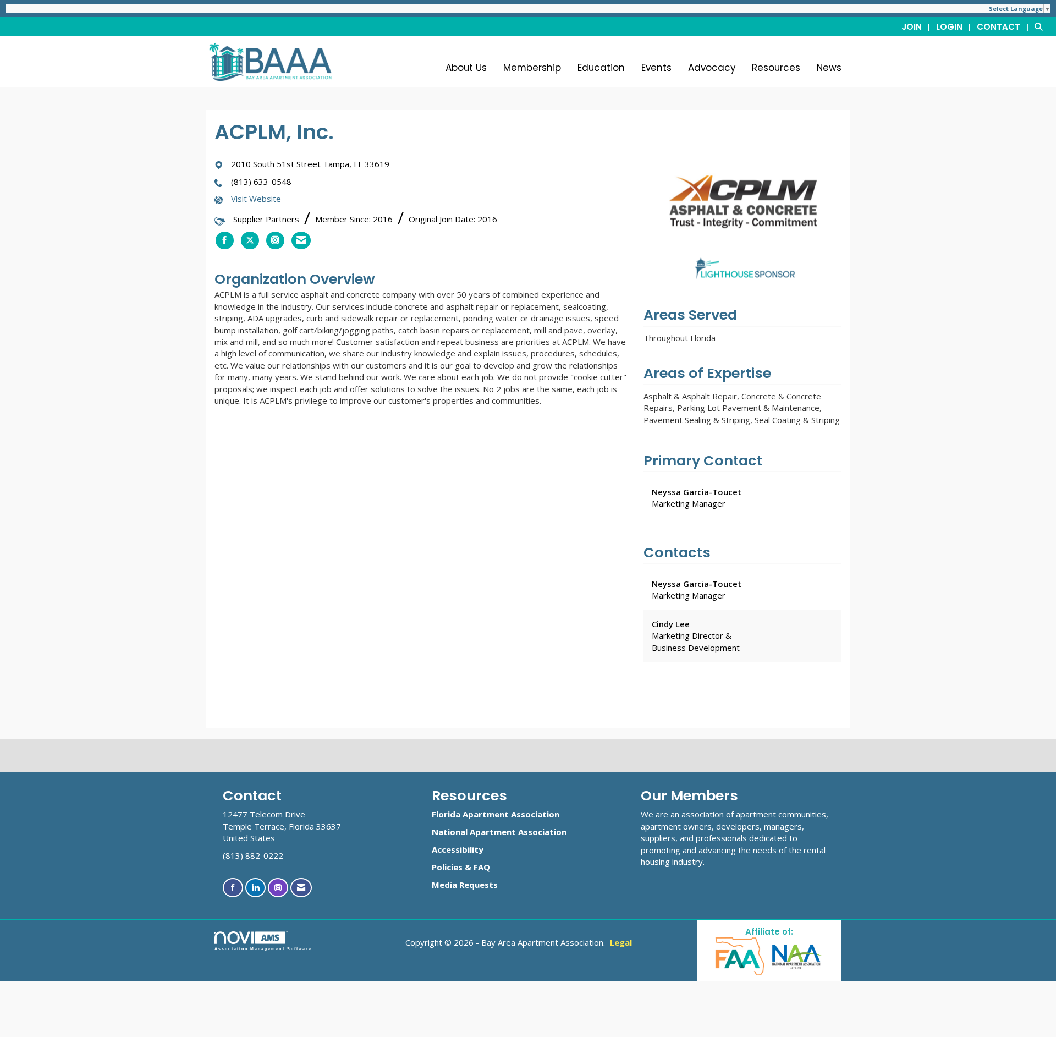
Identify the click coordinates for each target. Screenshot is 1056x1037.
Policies (447, 867)
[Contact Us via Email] (301, 887)
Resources (776, 67)
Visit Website (256, 198)
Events (656, 67)
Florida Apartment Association (495, 814)
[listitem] (917, 26)
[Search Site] (1041, 26)
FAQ (482, 867)
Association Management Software (263, 949)
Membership (532, 67)
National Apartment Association (499, 831)
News (829, 67)
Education (601, 67)
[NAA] (797, 956)
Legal (621, 942)
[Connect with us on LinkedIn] (255, 887)
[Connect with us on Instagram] (278, 887)
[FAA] (740, 956)
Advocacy (711, 67)
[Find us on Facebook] (233, 887)
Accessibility (457, 849)
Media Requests (465, 884)
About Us (466, 67)
